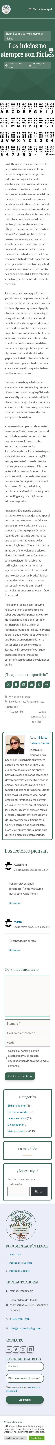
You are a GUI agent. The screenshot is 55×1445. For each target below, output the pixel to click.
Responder (14, 903)
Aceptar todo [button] (37, 1438)
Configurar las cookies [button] (15, 1438)
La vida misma (17, 701)
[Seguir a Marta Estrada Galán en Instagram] (23, 1349)
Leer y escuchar (16, 1118)
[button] (51, 50)
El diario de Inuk (16, 1105)
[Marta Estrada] (6, 9)
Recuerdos (11, 706)
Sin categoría (15, 1124)
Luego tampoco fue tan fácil (38, 716)
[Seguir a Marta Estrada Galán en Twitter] (16, 1349)
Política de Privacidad (20, 1262)
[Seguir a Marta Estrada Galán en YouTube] (9, 1349)
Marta (18, 921)
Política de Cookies (19, 1270)
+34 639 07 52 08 (20, 1319)
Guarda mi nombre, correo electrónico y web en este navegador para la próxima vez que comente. (28, 1058)
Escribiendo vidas (17, 1112)
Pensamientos (34, 701)
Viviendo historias (19, 696)
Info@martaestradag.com (25, 1328)
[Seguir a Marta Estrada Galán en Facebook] (30, 1349)
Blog (8, 33)
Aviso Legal (15, 1254)
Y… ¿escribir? (17, 711)
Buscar (39, 1191)
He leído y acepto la (23, 1389)
